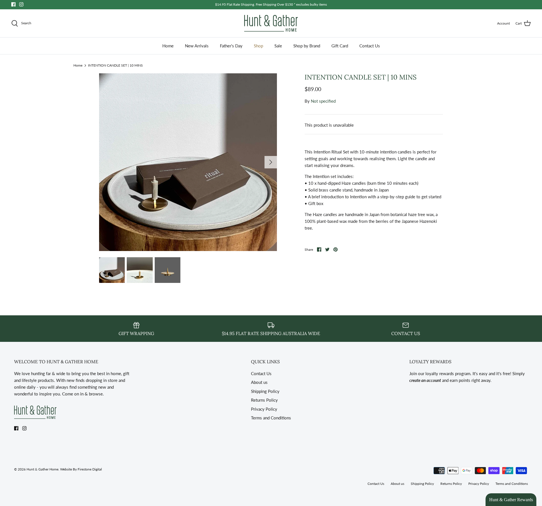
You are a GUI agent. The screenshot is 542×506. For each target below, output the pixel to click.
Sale (278, 45)
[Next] (271, 162)
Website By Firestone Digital (81, 469)
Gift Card (339, 45)
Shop (258, 45)
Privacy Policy (264, 409)
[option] (188, 162)
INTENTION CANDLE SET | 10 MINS (115, 65)
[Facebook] (13, 4)
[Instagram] (21, 4)
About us (259, 382)
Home (168, 45)
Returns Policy (264, 399)
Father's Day (231, 45)
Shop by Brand (306, 45)
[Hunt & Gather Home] (271, 23)
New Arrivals (197, 45)
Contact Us (369, 45)
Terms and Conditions (271, 417)
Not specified (323, 101)
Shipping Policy (265, 391)
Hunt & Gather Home (42, 469)
